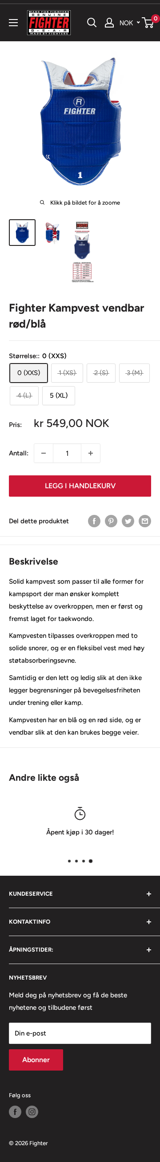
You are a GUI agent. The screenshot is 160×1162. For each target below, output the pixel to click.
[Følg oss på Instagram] (32, 1112)
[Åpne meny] (13, 22)
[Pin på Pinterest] (111, 520)
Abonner (36, 1059)
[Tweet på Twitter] (128, 520)
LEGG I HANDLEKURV (80, 486)
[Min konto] (109, 23)
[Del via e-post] (145, 520)
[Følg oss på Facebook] (15, 1112)
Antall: (18, 453)
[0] (148, 22)
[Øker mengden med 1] (90, 453)
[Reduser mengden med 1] (43, 453)
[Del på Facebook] (94, 520)
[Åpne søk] (92, 23)
